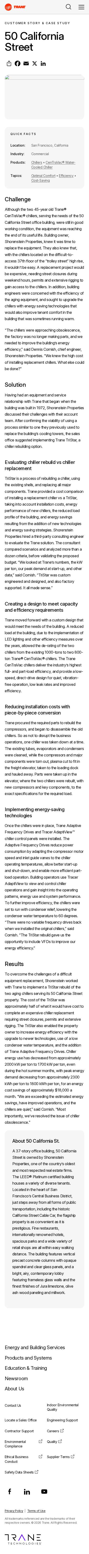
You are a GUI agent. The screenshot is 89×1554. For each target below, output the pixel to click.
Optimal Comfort (43, 176)
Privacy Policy (14, 1511)
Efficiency (66, 176)
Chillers (36, 162)
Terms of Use (36, 1511)
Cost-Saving (40, 180)
